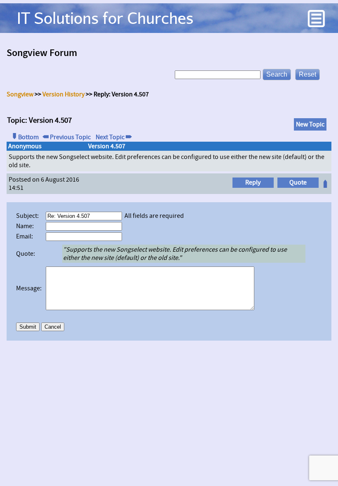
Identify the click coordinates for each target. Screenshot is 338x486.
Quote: (27, 254)
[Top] (325, 186)
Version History (63, 94)
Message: (30, 288)
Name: (26, 226)
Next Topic (110, 137)
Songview (20, 94)
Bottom (28, 137)
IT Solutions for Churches (105, 18)
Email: (25, 236)
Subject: (28, 216)
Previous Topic (70, 137)
